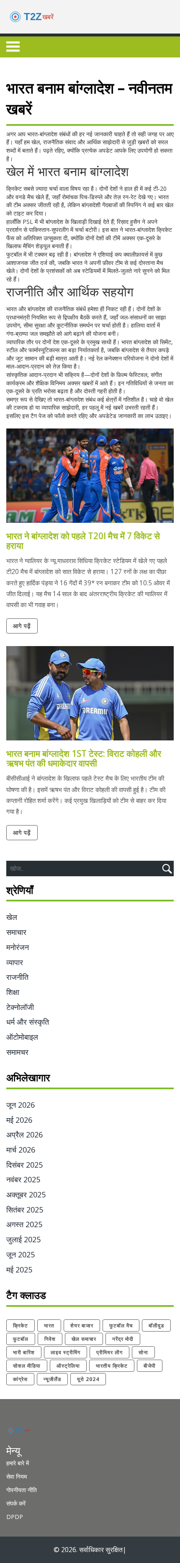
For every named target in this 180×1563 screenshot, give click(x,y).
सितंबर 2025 (24, 1210)
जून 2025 (20, 1254)
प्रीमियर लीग (109, 1352)
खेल (11, 917)
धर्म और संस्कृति (27, 1022)
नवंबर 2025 (23, 1179)
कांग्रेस (20, 1379)
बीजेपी (150, 1365)
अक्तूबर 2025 (26, 1194)
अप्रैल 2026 (24, 1134)
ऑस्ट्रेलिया (68, 1365)
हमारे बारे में (17, 1463)
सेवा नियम (16, 1476)
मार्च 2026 (20, 1150)
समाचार (16, 932)
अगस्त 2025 (24, 1224)
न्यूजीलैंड (52, 1379)
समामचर (17, 1052)
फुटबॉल (20, 1338)
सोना (143, 1352)
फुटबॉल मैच (121, 1325)
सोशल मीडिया (27, 1365)
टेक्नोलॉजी (20, 1007)
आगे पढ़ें (22, 626)
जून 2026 (20, 1105)
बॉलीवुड (156, 1325)
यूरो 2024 (88, 1379)
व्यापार (14, 962)
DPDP (14, 1517)
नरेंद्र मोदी (123, 1338)
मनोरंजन (17, 947)
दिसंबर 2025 (24, 1165)
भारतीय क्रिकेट (112, 1365)
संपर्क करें (16, 1503)
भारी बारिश (24, 1352)
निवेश (50, 1338)
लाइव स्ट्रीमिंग (65, 1352)
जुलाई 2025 (23, 1239)
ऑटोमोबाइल (22, 1037)
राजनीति (17, 977)
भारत (49, 1325)
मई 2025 (19, 1269)
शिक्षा (12, 992)
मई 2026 (19, 1120)
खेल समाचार (84, 1338)
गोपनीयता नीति (21, 1490)
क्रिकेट (20, 1325)
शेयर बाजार (81, 1325)
